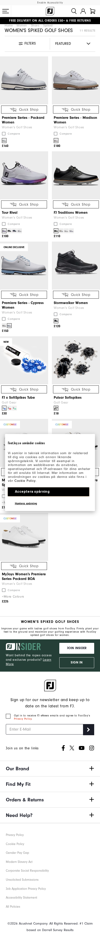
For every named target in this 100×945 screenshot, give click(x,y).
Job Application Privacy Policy (26, 889)
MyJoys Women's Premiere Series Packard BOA (24, 576)
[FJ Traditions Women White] (66, 230)
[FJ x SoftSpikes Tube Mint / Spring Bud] (14, 408)
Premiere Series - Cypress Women (23, 305)
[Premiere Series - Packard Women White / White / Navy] (4, 140)
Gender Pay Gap (17, 853)
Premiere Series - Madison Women (75, 120)
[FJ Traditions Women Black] (56, 230)
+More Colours (13, 597)
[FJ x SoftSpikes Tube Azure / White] (4, 408)
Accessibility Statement (21, 898)
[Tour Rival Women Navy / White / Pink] (14, 230)
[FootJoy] (50, 11)
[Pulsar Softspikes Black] (56, 408)
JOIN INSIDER (77, 648)
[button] (5, 11)
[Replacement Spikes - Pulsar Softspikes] (76, 360)
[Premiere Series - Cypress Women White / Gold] (4, 325)
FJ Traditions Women (71, 212)
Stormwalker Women (71, 303)
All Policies (13, 907)
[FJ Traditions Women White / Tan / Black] (61, 230)
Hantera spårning (26, 503)
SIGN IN (77, 662)
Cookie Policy (25, 481)
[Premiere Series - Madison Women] (76, 80)
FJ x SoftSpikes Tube (18, 397)
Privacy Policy (22, 718)
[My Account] (83, 11)
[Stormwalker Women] (76, 266)
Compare (14, 133)
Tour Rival (9, 212)
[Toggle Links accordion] (50, 768)
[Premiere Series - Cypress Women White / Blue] (9, 325)
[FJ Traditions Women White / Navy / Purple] (71, 230)
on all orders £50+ (37, 21)
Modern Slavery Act (19, 862)
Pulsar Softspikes (68, 397)
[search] (74, 11)
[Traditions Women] (76, 175)
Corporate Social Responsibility (27, 871)
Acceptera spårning (32, 491)
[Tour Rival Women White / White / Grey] (19, 230)
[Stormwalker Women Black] (56, 321)
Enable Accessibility (50, 2)
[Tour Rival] (24, 175)
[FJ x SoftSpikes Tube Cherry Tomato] (9, 408)
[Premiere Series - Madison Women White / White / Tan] (56, 140)
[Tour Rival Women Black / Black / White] (9, 230)
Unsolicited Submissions (22, 880)
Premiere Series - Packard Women (23, 120)
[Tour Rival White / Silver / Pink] (4, 230)
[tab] (92, 11)
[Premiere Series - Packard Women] (24, 80)
